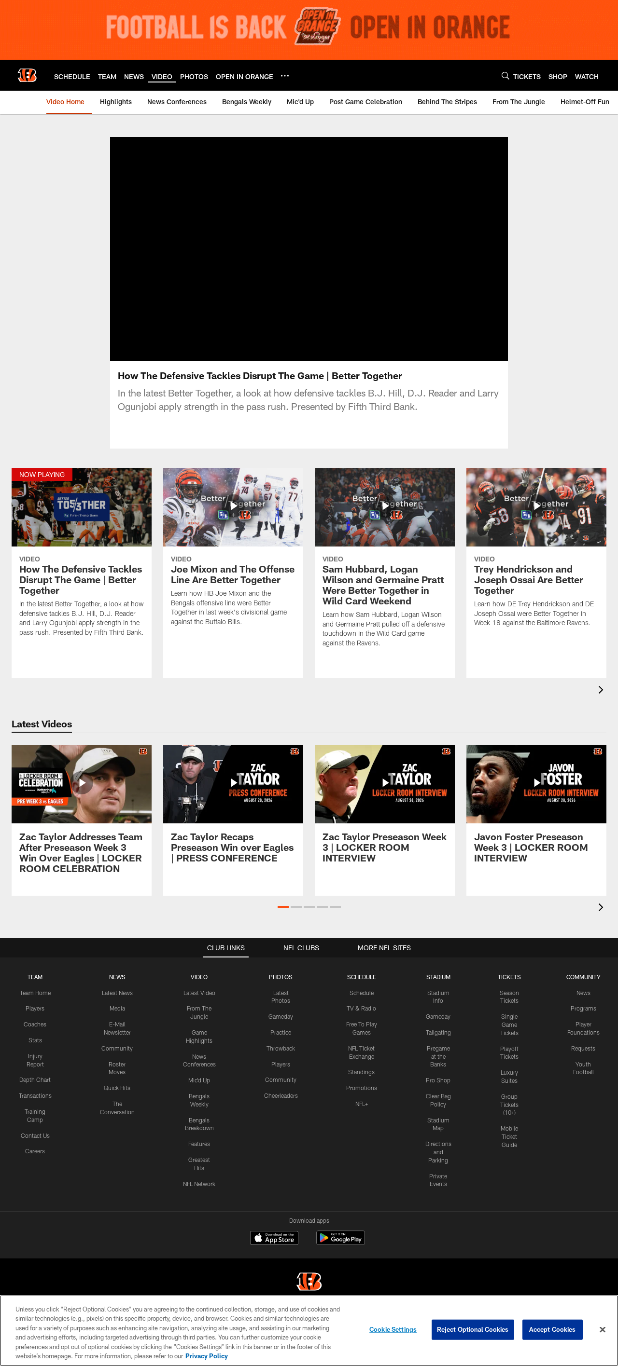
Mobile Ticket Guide (509, 1136)
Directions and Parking (438, 1151)
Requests (583, 1048)
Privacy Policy (206, 1356)
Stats (35, 1040)
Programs (583, 1008)
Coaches (35, 1024)
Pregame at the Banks (438, 1056)
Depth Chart (35, 1079)
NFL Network (199, 1183)
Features (199, 1143)
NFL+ (361, 1103)
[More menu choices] (285, 76)
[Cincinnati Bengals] (309, 1282)
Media (117, 1008)
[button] (283, 906)
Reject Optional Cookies (473, 1329)
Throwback (281, 1048)
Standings (361, 1071)
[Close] (602, 1329)
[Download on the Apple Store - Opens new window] (274, 1239)
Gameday (280, 1016)
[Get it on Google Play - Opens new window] (341, 1243)
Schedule (362, 992)
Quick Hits (117, 1087)
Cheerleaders (281, 1095)
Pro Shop (438, 1080)
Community (117, 1048)
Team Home (35, 992)
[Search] (505, 75)
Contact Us (35, 1135)
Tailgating (438, 1032)
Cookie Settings (393, 1329)
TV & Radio (361, 1008)
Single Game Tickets (509, 1024)
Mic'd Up (199, 1080)
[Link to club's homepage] (27, 75)
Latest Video (199, 992)
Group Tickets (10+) (509, 1104)
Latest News (117, 992)
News (583, 992)
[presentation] (602, 691)
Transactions (35, 1095)
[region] (309, 1330)
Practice (280, 1032)
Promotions (361, 1087)
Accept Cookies (552, 1329)
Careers (35, 1150)
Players (35, 1008)
